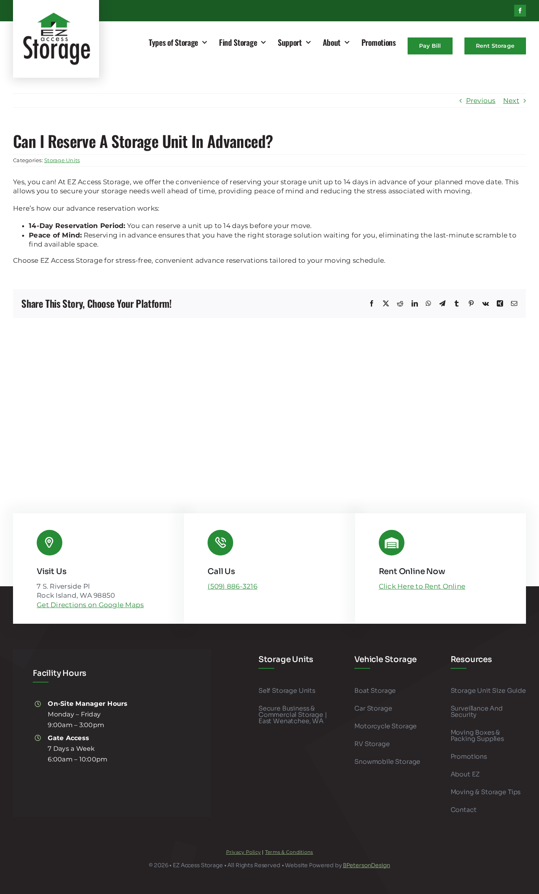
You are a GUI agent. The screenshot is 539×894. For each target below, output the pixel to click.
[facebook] (520, 11)
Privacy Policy (243, 852)
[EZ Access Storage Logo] (56, 15)
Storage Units (62, 160)
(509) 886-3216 (232, 586)
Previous (481, 101)
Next (511, 101)
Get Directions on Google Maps (90, 605)
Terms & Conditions (289, 852)
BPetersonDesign (366, 865)
